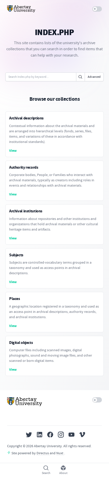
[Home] (21, 8)
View (13, 150)
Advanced (94, 77)
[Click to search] (80, 76)
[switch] (97, 9)
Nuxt (60, 453)
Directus (43, 453)
